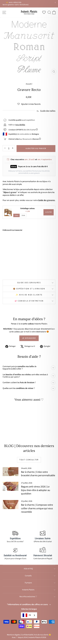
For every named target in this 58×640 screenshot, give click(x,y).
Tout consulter (29, 459)
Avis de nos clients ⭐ (42, 634)
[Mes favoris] (44, 12)
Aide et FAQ (28, 568)
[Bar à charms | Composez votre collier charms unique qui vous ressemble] (10, 504)
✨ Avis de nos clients (29, 295)
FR (30, 615)
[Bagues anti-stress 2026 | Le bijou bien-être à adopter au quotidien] (10, 486)
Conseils (28, 575)
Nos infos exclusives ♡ (28, 596)
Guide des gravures (29, 282)
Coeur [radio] (16, 215)
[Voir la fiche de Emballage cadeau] (8, 212)
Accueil (28, 84)
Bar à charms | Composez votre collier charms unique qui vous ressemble (37, 508)
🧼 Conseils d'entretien (29, 301)
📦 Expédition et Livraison (29, 288)
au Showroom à (24, 139)
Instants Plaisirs (28, 589)
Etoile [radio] (23, 215)
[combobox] (29, 615)
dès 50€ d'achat (22, 129)
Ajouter (48, 212)
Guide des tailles (47, 111)
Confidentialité (27, 634)
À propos (28, 582)
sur (17, 124)
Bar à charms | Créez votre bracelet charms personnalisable (38, 473)
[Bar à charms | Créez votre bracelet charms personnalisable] (10, 471)
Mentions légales (13, 634)
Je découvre (29, 338)
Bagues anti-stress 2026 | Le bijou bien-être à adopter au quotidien (35, 490)
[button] (29, 104)
